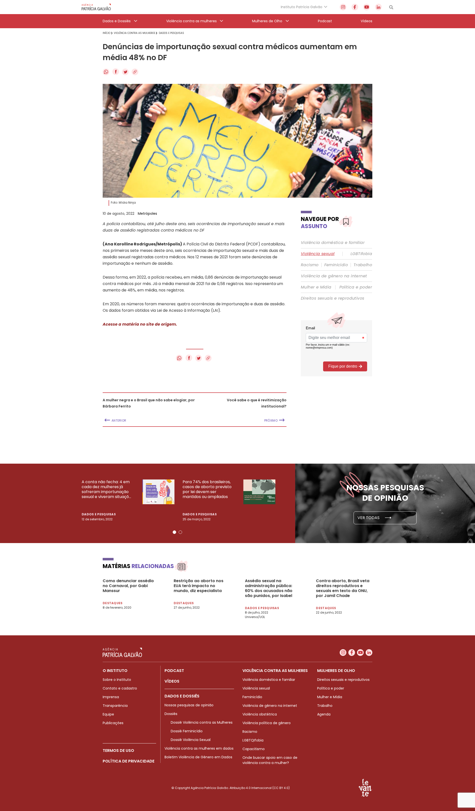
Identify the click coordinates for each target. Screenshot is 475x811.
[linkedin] (378, 7)
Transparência (115, 705)
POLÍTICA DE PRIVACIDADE (128, 761)
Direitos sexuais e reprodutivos (332, 298)
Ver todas (368, 518)
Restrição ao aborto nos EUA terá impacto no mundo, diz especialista (198, 585)
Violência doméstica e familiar (333, 242)
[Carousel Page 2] (180, 532)
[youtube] (366, 7)
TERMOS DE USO (118, 750)
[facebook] (355, 7)
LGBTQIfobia (252, 740)
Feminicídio (336, 265)
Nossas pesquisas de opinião (189, 705)
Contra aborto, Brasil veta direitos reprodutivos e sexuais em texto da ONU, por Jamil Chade (342, 588)
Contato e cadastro (120, 688)
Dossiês (171, 713)
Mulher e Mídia (316, 287)
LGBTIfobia (361, 254)
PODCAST (174, 670)
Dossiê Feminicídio (187, 731)
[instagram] (343, 7)
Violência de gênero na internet (334, 276)
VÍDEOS (172, 681)
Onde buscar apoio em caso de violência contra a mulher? (269, 760)
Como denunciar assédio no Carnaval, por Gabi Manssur (128, 585)
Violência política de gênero (266, 722)
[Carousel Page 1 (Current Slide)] (174, 532)
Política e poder (355, 287)
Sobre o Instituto (117, 679)
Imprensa (111, 696)
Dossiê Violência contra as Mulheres (202, 722)
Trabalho (363, 265)
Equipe (108, 714)
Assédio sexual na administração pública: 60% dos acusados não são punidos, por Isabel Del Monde (268, 588)
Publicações (113, 722)
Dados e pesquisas (99, 514)
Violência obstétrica (259, 714)
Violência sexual (317, 254)
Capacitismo (253, 748)
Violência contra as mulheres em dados (199, 748)
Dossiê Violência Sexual (191, 739)
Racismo (310, 265)
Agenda (324, 714)
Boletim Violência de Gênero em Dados (198, 757)
